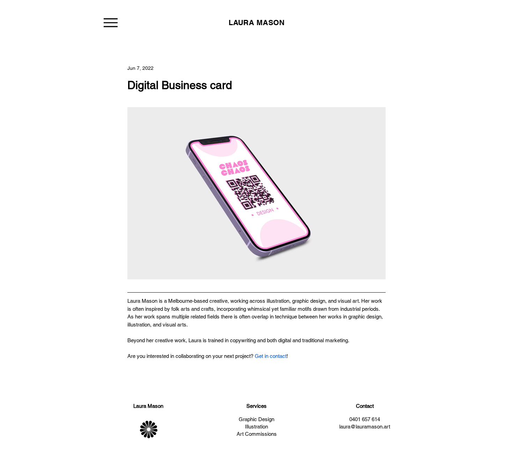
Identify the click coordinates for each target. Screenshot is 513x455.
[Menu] (110, 22)
